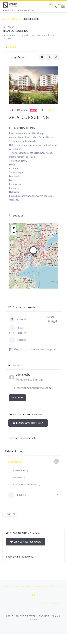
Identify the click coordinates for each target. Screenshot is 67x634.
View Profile (17, 397)
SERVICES (15, 18)
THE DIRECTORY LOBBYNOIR (35, 616)
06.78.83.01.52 (17, 333)
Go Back (12, 47)
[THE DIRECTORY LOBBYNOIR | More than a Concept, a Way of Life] (9, 4)
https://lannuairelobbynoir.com (32, 388)
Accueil (5, 18)
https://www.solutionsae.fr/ (26, 484)
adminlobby (13, 35)
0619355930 (19, 477)
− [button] (14, 233)
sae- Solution (15, 461)
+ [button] (14, 228)
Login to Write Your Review (29, 422)
